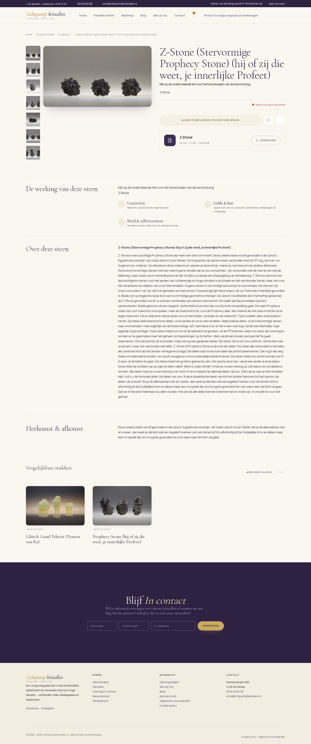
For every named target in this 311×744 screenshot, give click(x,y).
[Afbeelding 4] (33, 103)
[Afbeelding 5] (33, 119)
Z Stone (165, 92)
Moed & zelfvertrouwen (145, 220)
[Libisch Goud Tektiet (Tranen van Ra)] (55, 505)
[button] (97, 76)
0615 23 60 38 (234, 691)
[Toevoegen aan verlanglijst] (268, 120)
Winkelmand (100, 701)
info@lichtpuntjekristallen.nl (243, 696)
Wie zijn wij (166, 687)
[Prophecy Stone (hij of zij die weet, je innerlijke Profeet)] (122, 505)
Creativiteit (136, 203)
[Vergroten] (145, 101)
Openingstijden (169, 682)
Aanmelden (211, 625)
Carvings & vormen (104, 691)
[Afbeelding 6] (33, 136)
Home (29, 34)
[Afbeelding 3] (33, 86)
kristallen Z (64, 34)
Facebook (32, 708)
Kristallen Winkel (45, 34)
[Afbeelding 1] (33, 53)
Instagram (47, 708)
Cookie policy (168, 705)
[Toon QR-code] (280, 120)
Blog (162, 691)
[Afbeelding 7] (33, 152)
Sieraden (98, 687)
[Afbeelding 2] (33, 70)
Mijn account (168, 696)
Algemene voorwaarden (175, 701)
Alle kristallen (101, 682)
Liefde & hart (223, 203)
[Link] (199, 15)
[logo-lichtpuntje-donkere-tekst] (46, 15)
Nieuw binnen (101, 696)
